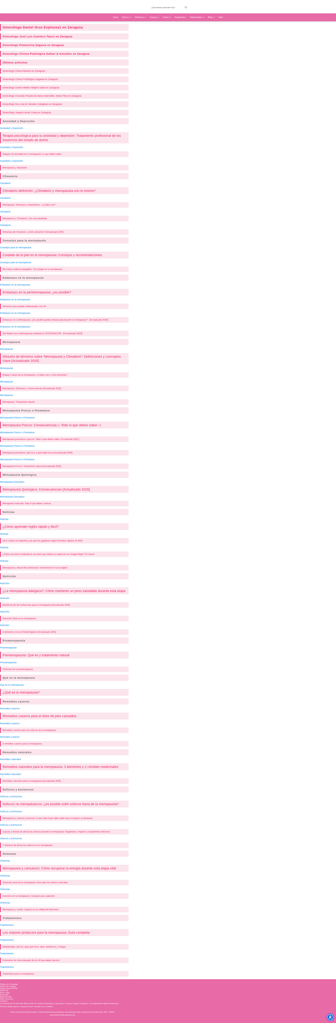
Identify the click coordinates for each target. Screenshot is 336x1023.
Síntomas (139, 17)
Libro (220, 17)
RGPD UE (4, 990)
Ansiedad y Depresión (19, 121)
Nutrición (9, 576)
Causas (153, 17)
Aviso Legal (5, 993)
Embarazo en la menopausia (23, 277)
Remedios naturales (17, 752)
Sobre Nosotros (6, 999)
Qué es (125, 17)
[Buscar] (186, 7)
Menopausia (11, 341)
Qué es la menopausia (19, 677)
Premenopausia (14, 640)
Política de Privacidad (9, 984)
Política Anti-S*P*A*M (8, 988)
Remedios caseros (16, 701)
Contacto (3, 1001)
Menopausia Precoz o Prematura (26, 410)
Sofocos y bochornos (18, 789)
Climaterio (10, 176)
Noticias (9, 511)
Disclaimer (4, 995)
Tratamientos (196, 17)
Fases (166, 17)
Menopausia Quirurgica (19, 474)
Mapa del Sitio (6, 997)
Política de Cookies (8, 986)
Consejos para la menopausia (24, 240)
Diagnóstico (180, 17)
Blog (210, 17)
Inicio (115, 17)
